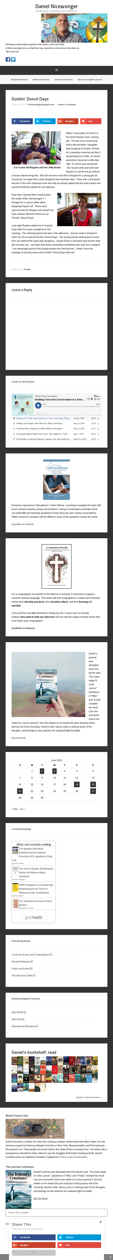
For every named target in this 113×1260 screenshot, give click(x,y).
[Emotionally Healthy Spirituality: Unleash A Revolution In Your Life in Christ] (20, 1073)
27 (93, 791)
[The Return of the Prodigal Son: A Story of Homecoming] (32, 1082)
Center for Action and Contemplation (31, 954)
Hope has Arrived (21, 968)
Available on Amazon (23, 524)
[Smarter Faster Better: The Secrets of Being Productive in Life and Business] (72, 1082)
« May (15, 809)
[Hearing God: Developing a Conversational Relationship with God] (49, 1073)
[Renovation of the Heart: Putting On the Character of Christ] (26, 1082)
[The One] (89, 1073)
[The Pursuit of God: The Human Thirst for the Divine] (14, 1082)
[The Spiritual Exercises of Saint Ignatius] (15, 908)
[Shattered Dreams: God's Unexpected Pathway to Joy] (60, 1082)
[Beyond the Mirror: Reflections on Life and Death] (43, 1064)
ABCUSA (17, 1019)
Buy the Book (19, 738)
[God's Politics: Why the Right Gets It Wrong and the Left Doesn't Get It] (37, 1073)
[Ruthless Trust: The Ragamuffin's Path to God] (37, 1082)
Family (27, 269)
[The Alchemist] (26, 1064)
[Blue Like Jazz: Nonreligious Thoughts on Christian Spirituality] (49, 1065)
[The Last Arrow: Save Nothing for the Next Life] (72, 1073)
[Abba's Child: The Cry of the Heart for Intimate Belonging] (14, 1064)
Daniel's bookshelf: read (34, 1052)
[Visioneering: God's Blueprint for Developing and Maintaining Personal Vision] (20, 1091)
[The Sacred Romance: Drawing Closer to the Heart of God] (43, 1082)
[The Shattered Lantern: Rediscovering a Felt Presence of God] (66, 1082)
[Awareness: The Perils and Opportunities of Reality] (32, 1064)
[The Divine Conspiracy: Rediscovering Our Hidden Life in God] (95, 1064)
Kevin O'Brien (19, 863)
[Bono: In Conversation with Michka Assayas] (55, 1064)
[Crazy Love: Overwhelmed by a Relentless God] (72, 1064)
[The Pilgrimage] (95, 1073)
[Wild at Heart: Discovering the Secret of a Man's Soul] (37, 1091)
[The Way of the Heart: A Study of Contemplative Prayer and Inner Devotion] (32, 1091)
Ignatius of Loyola (27, 908)
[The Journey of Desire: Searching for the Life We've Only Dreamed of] (66, 1073)
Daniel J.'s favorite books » (88, 1097)
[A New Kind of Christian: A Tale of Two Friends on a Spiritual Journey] (83, 1073)
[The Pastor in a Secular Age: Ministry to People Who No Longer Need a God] (89, 1082)
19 (76, 784)
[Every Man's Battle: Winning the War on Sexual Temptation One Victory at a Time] (26, 1073)
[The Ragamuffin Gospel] (20, 1082)
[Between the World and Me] (37, 1064)
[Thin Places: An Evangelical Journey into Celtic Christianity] (95, 1082)
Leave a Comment (67, 104)
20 (93, 784)
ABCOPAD (18, 1012)
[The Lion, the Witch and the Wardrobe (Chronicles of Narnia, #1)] (77, 1073)
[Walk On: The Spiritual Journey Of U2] (26, 1090)
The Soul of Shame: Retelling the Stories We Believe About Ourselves (36, 872)
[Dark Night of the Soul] (77, 1064)
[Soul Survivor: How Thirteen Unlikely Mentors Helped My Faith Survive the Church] (77, 1081)
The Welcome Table (22, 975)
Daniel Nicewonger (56, 6)
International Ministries (24, 1026)
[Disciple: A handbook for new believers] (89, 1064)
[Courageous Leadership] (66, 1064)
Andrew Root (18, 896)
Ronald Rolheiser (21, 961)
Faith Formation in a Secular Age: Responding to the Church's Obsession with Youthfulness (36, 889)
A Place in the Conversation (72, 1157)
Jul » (22, 809)
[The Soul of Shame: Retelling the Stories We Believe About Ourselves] (15, 875)
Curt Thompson (20, 879)
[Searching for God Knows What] (49, 1082)
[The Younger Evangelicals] (43, 1091)
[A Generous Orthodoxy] (32, 1073)
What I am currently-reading (33, 844)
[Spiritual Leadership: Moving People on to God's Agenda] (83, 1082)
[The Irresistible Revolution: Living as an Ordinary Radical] (60, 1072)
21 (20, 791)
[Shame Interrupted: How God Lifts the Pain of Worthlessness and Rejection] (55, 1082)
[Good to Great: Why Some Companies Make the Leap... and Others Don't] (43, 1073)
